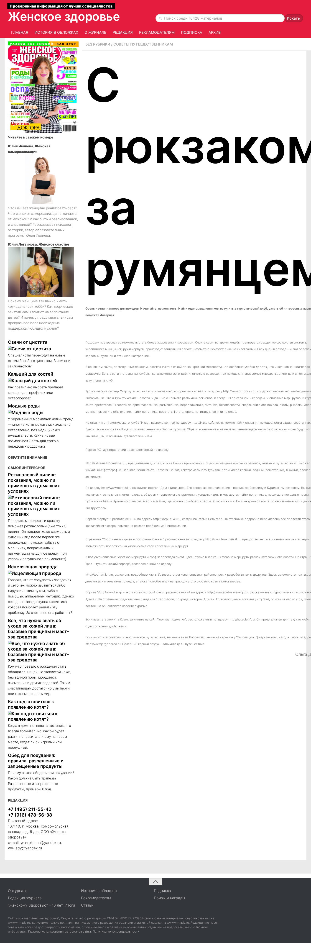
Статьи (87, 905)
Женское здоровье (64, 16)
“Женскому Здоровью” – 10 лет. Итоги (41, 905)
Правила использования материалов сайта (59, 931)
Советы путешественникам (143, 44)
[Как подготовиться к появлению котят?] (41, 716)
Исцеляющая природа (33, 566)
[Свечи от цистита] (41, 348)
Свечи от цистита (27, 342)
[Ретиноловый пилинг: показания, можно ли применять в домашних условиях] (41, 506)
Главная (19, 32)
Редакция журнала (25, 898)
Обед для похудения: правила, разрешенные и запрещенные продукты (36, 761)
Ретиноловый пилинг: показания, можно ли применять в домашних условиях (34, 483)
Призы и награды (169, 898)
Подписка (191, 32)
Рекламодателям (157, 32)
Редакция (123, 32)
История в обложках (56, 32)
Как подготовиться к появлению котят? (31, 704)
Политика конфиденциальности (116, 931)
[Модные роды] (41, 412)
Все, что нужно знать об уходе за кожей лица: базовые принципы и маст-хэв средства (38, 629)
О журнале (95, 32)
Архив (215, 32)
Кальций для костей (30, 374)
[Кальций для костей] (41, 380)
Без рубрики (97, 44)
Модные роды (24, 406)
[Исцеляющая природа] (41, 573)
